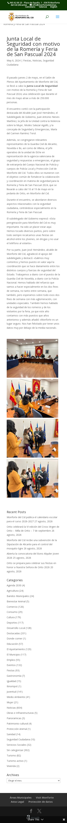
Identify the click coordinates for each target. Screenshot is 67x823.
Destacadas (13, 633)
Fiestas (27, 60)
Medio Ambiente (16, 697)
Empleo (11, 660)
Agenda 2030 (14, 585)
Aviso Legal (17, 801)
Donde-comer (14, 638)
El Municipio (13, 654)
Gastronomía (14, 675)
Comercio (12, 606)
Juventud (11, 691)
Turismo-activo (15, 760)
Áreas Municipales (20, 797)
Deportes (12, 622)
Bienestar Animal (16, 601)
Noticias (37, 60)
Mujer (10, 702)
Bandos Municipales (18, 596)
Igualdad (11, 681)
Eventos (11, 665)
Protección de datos (41, 801)
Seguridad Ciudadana (18, 739)
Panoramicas (14, 718)
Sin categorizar (15, 750)
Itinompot (12, 686)
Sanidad (11, 734)
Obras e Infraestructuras (20, 712)
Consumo (12, 612)
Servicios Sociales (16, 744)
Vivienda (11, 766)
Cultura (11, 617)
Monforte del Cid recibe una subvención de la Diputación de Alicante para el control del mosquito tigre (32, 544)
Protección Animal (17, 729)
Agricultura (13, 590)
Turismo (11, 755)
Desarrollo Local (16, 628)
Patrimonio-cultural (17, 723)
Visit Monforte (45, 797)
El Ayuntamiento (16, 649)
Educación (12, 643)
